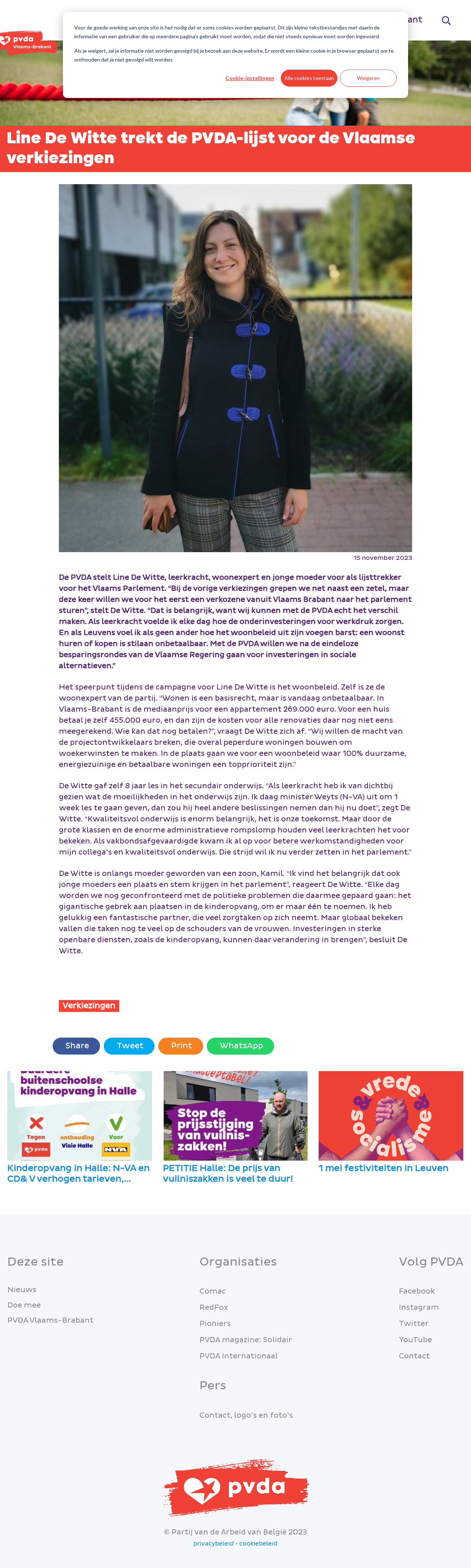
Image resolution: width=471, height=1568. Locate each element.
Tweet (129, 1046)
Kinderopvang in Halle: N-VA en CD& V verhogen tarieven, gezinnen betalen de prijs (78, 1174)
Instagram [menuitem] (419, 1307)
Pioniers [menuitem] (215, 1323)
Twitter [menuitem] (414, 1323)
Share (76, 1046)
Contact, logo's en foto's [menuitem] (246, 1415)
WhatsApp (240, 1046)
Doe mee (24, 1305)
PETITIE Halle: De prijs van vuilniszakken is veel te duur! (228, 1174)
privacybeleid (214, 1543)
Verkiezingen (89, 1006)
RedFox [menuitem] (213, 1307)
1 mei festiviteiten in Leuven (384, 1168)
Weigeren (368, 78)
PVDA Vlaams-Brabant (50, 1320)
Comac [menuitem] (212, 1291)
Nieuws (21, 1289)
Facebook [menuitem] (417, 1291)
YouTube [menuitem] (415, 1340)
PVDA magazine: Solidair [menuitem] (245, 1340)
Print (180, 1046)
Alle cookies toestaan (309, 78)
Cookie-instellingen (250, 78)
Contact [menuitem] (414, 1356)
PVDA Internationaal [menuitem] (238, 1356)
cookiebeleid (258, 1543)
